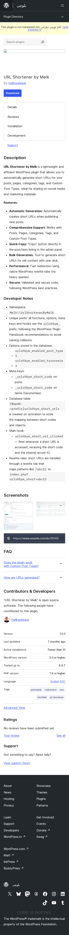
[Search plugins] (42, 42)
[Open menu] (63, 5)
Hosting (9, 799)
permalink (36, 689)
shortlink (42, 697)
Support (12, 145)
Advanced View (14, 708)
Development (17, 135)
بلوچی (16, 885)
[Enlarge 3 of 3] (60, 538)
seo (62, 689)
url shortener (57, 697)
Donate (43, 830)
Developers (11, 830)
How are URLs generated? (22, 577)
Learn (7, 817)
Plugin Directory (13, 16)
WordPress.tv (15, 837)
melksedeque (17, 83)
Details (12, 107)
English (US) (58, 681)
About (8, 786)
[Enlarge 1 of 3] (28, 506)
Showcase (43, 786)
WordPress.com (16, 849)
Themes (41, 792)
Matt (9, 855)
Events (41, 824)
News (7, 792)
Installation (15, 126)
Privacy (9, 805)
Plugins (41, 799)
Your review (12, 735)
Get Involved (45, 817)
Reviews (13, 117)
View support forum (17, 763)
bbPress (11, 861)
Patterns (42, 805)
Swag (42, 837)
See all (60, 735)
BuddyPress (14, 868)
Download (12, 93)
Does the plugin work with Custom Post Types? (21, 564)
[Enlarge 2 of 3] (60, 506)
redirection (51, 689)
